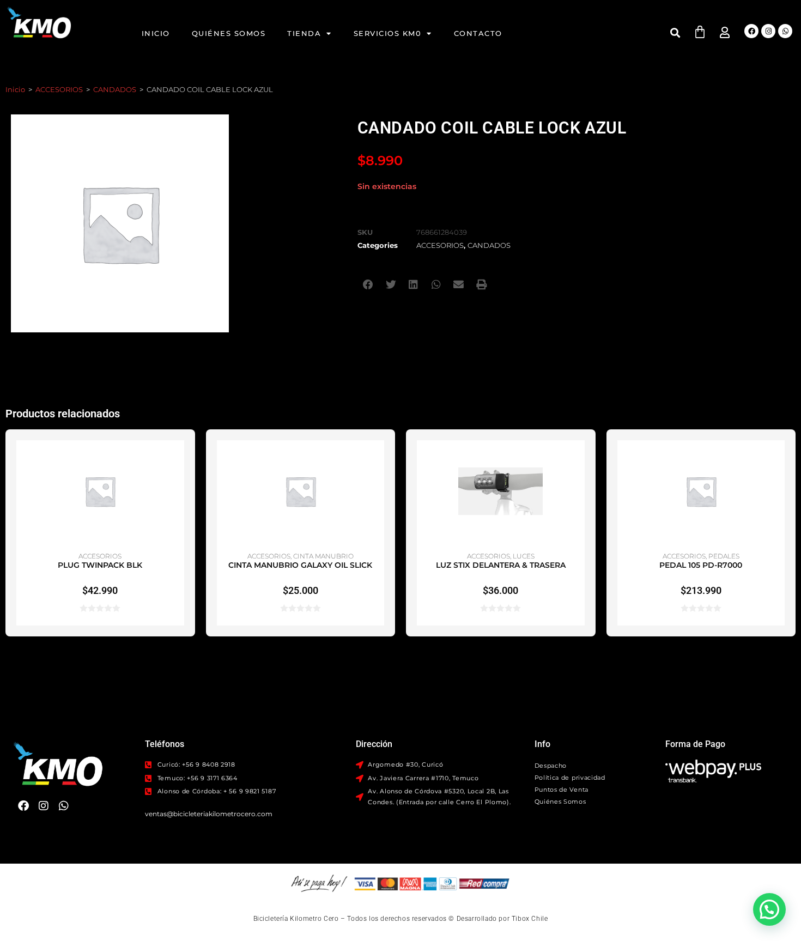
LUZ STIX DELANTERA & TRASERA (501, 565)
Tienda (304, 33)
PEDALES (723, 556)
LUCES (524, 556)
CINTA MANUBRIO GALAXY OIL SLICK (300, 565)
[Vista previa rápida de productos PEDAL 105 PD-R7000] (779, 459)
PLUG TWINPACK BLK (100, 565)
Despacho (551, 765)
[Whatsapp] (785, 31)
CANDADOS (114, 89)
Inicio (156, 33)
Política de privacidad (570, 777)
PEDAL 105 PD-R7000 (700, 565)
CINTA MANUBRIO (323, 556)
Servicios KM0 (388, 33)
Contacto (478, 33)
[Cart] (700, 32)
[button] (675, 32)
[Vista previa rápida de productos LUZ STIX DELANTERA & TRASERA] (579, 459)
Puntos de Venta (562, 789)
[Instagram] (768, 31)
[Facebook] (751, 31)
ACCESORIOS (59, 89)
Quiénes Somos (229, 33)
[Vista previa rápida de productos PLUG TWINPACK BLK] (179, 459)
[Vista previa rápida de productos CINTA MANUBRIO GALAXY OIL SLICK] (379, 459)
